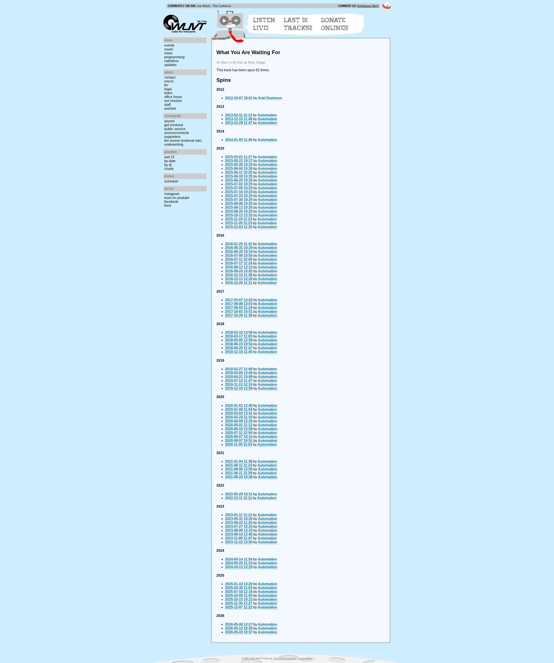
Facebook (171, 201)
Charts (169, 169)
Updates (170, 65)
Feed (167, 205)
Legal (168, 89)
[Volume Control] (237, 20)
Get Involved (173, 125)
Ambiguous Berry (368, 6)
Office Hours (173, 97)
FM (166, 85)
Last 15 (169, 157)
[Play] (224, 20)
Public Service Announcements (176, 131)
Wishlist (170, 108)
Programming (174, 57)
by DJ (168, 165)
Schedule (171, 181)
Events (169, 45)
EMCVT (168, 81)
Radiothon (171, 61)
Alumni (169, 121)
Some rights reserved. (285, 658)
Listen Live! (264, 24)
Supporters (172, 137)
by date (170, 161)
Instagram (171, 194)
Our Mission (173, 101)
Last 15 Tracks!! (298, 24)
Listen (168, 93)
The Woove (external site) (183, 140)
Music (168, 49)
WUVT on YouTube (176, 198)
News (168, 53)
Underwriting (173, 144)
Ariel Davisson (270, 98)
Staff (167, 104)
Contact (169, 77)
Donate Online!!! (334, 24)
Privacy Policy (304, 658)
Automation (267, 115)
